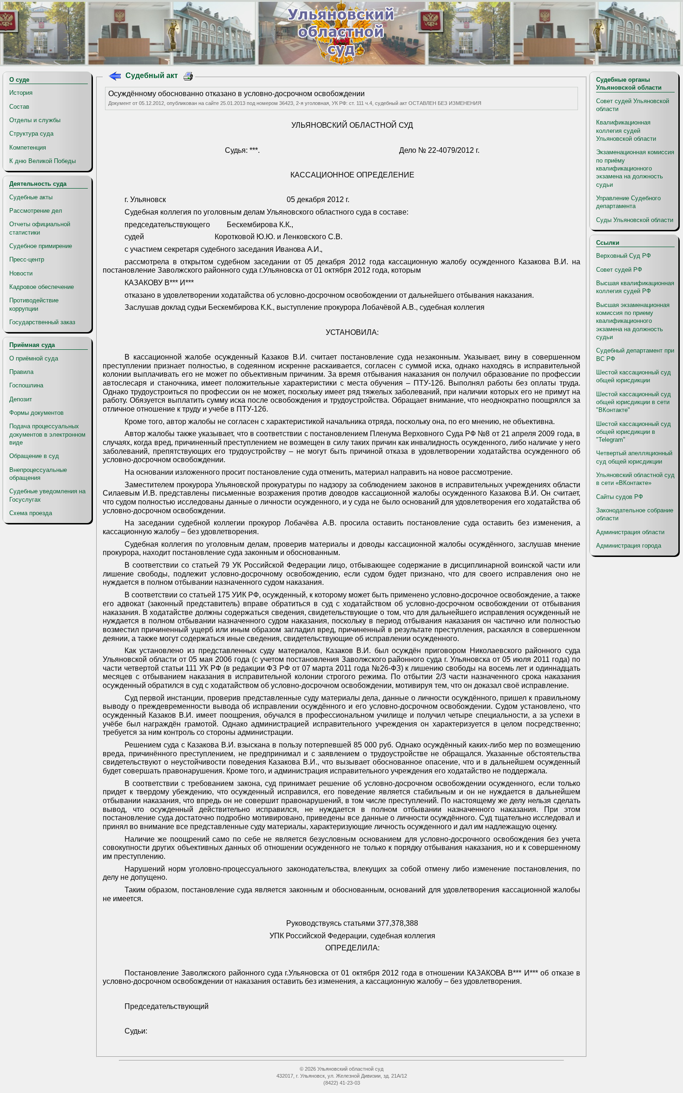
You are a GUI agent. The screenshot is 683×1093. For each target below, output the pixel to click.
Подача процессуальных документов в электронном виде (47, 434)
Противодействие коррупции (34, 304)
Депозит (20, 399)
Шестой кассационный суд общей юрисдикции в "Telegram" (633, 432)
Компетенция (27, 147)
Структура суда (31, 133)
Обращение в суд (34, 455)
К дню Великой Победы (42, 160)
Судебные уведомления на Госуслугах (47, 495)
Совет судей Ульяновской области (632, 105)
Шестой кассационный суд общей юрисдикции (633, 376)
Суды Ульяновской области (634, 219)
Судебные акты (31, 197)
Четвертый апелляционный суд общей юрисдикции (634, 457)
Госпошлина (26, 385)
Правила (21, 371)
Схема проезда (30, 513)
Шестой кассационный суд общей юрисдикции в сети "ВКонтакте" (633, 402)
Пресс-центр (26, 259)
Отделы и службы (34, 120)
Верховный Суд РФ (623, 255)
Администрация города (628, 545)
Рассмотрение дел (35, 210)
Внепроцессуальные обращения (38, 473)
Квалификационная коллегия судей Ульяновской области (626, 130)
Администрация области (630, 532)
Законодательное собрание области (634, 514)
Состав (19, 106)
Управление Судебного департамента (628, 202)
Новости (21, 273)
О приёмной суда (33, 358)
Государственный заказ (42, 322)
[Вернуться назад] (114, 77)
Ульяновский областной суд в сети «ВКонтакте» (635, 478)
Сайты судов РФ (619, 496)
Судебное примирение (40, 245)
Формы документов (36, 412)
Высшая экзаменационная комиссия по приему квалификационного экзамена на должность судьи (633, 320)
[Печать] (188, 77)
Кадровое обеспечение (41, 286)
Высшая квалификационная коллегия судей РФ (635, 287)
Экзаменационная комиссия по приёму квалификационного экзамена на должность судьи (635, 168)
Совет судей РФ (619, 269)
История (21, 92)
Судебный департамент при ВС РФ (635, 354)
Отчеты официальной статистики (39, 228)
